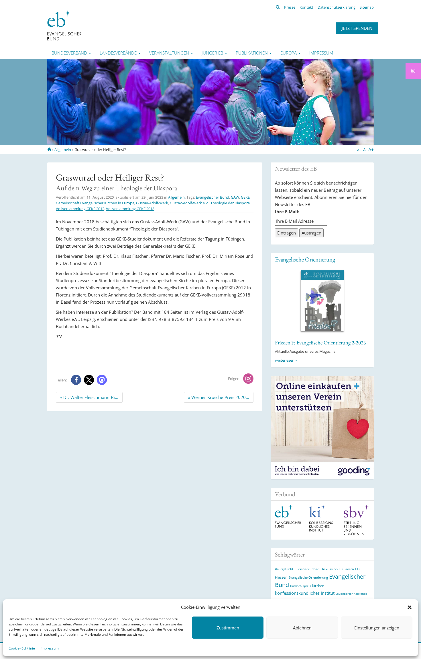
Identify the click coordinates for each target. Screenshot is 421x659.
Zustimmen (228, 628)
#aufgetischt (284, 569)
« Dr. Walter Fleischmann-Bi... (89, 397)
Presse (289, 7)
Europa (289, 53)
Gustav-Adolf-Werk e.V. (189, 203)
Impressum (50, 648)
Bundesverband (70, 53)
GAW (235, 197)
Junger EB (213, 53)
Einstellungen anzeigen (376, 628)
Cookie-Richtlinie (22, 648)
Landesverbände (119, 53)
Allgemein (62, 149)
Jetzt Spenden (357, 28)
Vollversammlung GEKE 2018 (130, 208)
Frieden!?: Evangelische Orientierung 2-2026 (320, 342)
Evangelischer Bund (212, 197)
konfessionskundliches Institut (305, 593)
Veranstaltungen (169, 53)
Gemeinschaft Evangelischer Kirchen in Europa (95, 203)
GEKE (245, 197)
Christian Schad (306, 569)
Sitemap (367, 7)
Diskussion (329, 569)
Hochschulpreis (300, 586)
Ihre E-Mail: (287, 211)
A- (359, 150)
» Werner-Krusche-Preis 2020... (218, 397)
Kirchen (318, 585)
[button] (409, 607)
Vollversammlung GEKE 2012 (80, 208)
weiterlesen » (286, 360)
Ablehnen (302, 628)
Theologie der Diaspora (230, 203)
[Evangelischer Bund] (64, 25)
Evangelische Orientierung (305, 259)
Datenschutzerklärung (336, 7)
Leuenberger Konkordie (351, 594)
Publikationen (252, 53)
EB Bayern (346, 569)
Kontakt (306, 7)
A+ (371, 149)
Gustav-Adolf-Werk (152, 203)
